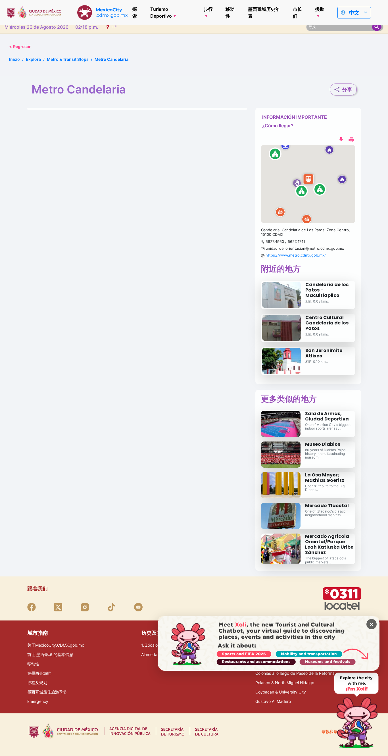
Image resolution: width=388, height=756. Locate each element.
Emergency (37, 701)
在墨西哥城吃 (39, 673)
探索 (134, 12)
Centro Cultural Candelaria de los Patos (327, 323)
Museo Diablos (322, 444)
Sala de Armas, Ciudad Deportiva (327, 416)
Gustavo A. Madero (273, 701)
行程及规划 (37, 682)
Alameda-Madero (157, 654)
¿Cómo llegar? (277, 125)
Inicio (14, 59)
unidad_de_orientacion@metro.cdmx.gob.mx (305, 248)
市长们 (297, 12)
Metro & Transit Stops (68, 59)
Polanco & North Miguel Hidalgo (284, 682)
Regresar (20, 46)
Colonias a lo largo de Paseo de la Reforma (295, 673)
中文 (354, 13)
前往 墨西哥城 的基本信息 (50, 654)
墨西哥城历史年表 (264, 12)
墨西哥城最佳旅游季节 (47, 692)
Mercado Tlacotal (327, 505)
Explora (33, 59)
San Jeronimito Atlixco (324, 353)
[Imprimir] (351, 139)
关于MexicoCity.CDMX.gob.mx (55, 645)
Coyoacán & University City (280, 692)
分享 (347, 90)
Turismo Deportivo (161, 12)
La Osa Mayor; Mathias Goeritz (324, 478)
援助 (319, 9)
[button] (308, 184)
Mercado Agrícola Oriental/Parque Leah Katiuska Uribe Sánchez (329, 544)
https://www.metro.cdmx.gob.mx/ (296, 255)
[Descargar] (341, 139)
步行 (208, 9)
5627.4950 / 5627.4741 (285, 241)
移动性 (230, 12)
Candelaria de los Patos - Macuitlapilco (327, 290)
